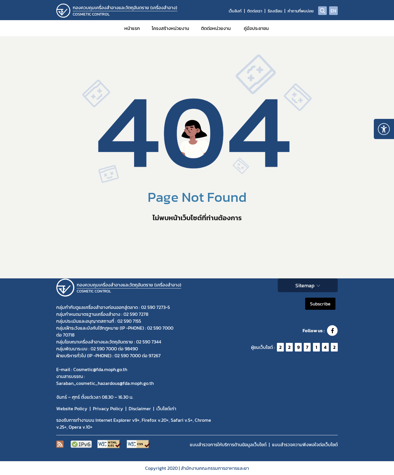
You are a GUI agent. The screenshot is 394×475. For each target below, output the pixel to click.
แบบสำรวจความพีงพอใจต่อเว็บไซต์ (305, 444)
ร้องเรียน (275, 11)
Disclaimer (140, 408)
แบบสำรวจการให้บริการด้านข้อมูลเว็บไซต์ (228, 444)
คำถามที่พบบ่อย (301, 11)
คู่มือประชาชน (256, 28)
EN (333, 10)
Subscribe (320, 303)
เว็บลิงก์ (235, 11)
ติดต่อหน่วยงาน (216, 28)
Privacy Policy (108, 408)
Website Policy (71, 408)
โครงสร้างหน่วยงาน (170, 28)
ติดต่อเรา (254, 11)
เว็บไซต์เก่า (166, 408)
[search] (322, 10)
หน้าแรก (132, 28)
